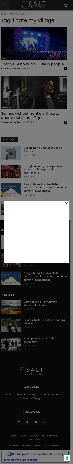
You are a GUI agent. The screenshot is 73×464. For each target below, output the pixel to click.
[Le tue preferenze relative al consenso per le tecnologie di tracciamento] (67, 458)
